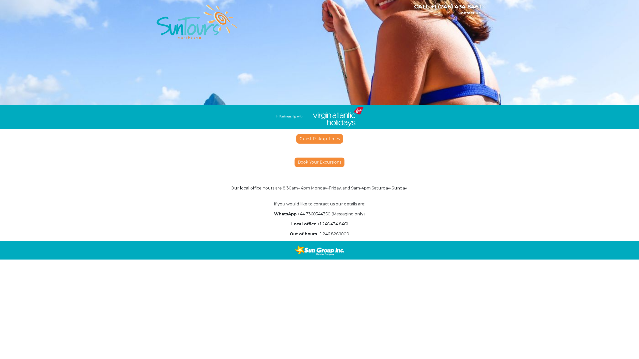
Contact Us (469, 12)
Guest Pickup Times (320, 138)
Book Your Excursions (319, 162)
